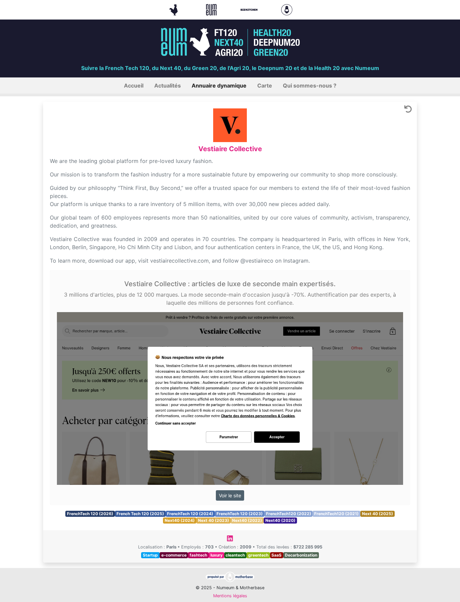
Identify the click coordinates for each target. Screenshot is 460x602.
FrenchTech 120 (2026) (90, 513)
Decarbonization (301, 555)
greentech (258, 555)
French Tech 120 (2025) (140, 513)
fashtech (198, 555)
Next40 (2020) (280, 520)
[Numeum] (212, 9)
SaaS (276, 555)
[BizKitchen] (250, 9)
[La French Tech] (174, 9)
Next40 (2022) (247, 520)
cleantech (235, 555)
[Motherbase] (287, 9)
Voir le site (230, 495)
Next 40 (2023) (213, 520)
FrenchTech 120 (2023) (240, 513)
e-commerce (174, 555)
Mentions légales (230, 595)
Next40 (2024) (180, 520)
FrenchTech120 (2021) (336, 513)
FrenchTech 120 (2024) (190, 513)
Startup (150, 555)
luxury (216, 555)
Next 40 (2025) (377, 513)
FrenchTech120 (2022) (288, 513)
